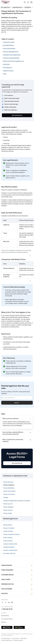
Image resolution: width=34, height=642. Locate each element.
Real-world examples (9, 48)
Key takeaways (7, 67)
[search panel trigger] (24, 2)
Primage (5, 497)
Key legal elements (8, 45)
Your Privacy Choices (5, 638)
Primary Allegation (8, 507)
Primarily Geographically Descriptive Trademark (16, 500)
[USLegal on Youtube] (12, 602)
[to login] (28, 2)
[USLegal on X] (2, 602)
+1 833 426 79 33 (6, 609)
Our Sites (4, 593)
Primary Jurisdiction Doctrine (11, 534)
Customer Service (7, 575)
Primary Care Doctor (9, 494)
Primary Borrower (8, 482)
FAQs (4, 74)
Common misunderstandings (11, 58)
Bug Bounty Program (18, 640)
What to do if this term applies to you (13, 61)
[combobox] (17, 398)
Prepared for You (7, 584)
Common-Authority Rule (10, 544)
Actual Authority (8, 541)
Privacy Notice (23, 638)
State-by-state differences (10, 51)
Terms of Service (15, 638)
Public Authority (7, 537)
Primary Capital (7, 513)
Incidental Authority (8, 547)
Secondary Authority (9, 553)
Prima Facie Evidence (9, 491)
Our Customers (6, 589)
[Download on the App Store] (6, 627)
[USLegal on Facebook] (5, 602)
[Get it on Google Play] (19, 627)
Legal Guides (5, 579)
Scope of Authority (8, 528)
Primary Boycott (8, 510)
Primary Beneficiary (8, 488)
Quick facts (6, 64)
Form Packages (6, 565)
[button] (31, 2)
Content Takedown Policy (6, 640)
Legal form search (8, 70)
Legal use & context (8, 42)
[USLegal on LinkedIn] (9, 602)
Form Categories (7, 570)
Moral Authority (7, 525)
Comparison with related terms (11, 55)
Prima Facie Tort (8, 504)
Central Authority (8, 531)
